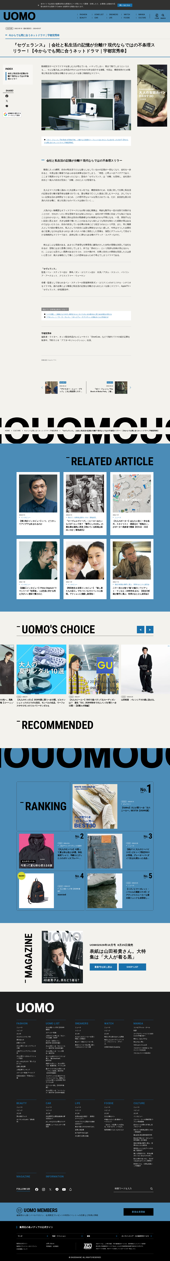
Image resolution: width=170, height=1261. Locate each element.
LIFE (110, 18)
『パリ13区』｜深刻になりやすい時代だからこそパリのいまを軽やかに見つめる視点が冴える (79, 314)
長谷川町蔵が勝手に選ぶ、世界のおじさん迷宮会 (131, 584)
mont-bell (62, 895)
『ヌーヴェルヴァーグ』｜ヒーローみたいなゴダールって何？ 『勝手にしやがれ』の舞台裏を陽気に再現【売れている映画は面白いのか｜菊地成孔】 (84, 525)
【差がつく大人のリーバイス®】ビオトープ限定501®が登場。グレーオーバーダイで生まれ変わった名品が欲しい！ (137, 854)
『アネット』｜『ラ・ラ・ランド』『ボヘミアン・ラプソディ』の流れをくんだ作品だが (77, 317)
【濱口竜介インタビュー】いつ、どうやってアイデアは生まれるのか (37, 522)
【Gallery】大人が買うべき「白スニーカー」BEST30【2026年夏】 (135, 809)
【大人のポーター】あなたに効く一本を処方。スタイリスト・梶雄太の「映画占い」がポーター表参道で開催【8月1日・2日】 (131, 524)
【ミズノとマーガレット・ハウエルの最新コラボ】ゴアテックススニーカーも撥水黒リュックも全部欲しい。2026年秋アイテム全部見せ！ (138, 893)
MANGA (142, 15)
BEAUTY (83, 18)
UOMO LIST (99, 15)
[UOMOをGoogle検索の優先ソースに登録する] (12, 114)
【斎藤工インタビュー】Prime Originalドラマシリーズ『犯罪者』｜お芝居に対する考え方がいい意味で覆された (38, 591)
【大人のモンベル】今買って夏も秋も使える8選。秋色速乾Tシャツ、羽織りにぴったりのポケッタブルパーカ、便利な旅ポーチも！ (70, 854)
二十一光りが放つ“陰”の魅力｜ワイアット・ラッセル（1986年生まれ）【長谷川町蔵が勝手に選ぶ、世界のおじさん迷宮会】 (131, 591)
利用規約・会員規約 (52, 1246)
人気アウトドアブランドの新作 (70, 846)
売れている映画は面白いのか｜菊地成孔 (81, 517)
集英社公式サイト (22, 1243)
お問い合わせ (50, 1243)
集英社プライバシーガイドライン (27, 1246)
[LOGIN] (157, 15)
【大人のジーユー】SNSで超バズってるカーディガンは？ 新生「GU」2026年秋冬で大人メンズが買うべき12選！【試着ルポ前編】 (40, 703)
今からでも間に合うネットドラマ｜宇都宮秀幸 (33, 35)
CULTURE (142, 18)
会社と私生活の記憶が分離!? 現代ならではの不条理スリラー (18, 76)
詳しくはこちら (125, 5)
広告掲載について (22, 1249)
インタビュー (25, 517)
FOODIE (127, 18)
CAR (96, 18)
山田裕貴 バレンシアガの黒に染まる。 (86, 700)
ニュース (117, 517)
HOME (7, 431)
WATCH (127, 15)
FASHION (83, 15)
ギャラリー (127, 804)
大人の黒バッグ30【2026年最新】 (69, 890)
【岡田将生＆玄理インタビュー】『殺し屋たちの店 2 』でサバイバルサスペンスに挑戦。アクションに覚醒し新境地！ (84, 591)
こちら (134, 1248)
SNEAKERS (113, 15)
